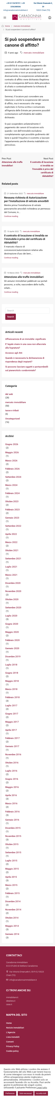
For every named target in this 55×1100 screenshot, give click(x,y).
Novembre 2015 (13, 836)
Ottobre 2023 (11, 501)
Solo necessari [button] (26, 1093)
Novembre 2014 (13, 909)
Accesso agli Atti (13, 353)
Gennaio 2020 (12, 648)
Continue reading (11, 216)
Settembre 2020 (13, 607)
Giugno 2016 (11, 779)
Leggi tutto (42, 1087)
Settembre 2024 (13, 477)
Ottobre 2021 (11, 550)
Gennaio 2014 (12, 934)
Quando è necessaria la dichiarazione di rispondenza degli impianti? (24, 360)
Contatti (10, 1042)
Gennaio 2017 (12, 746)
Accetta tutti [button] (41, 1093)
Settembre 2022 (13, 526)
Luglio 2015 (11, 860)
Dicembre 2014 (13, 901)
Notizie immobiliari (15, 1028)
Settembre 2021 (13, 558)
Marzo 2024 (11, 485)
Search (10, 316)
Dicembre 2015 (13, 828)
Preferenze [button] (10, 1093)
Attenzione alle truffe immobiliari (24, 276)
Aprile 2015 (11, 877)
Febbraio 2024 (12, 493)
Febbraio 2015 (12, 893)
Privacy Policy (12, 1046)
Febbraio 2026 (12, 468)
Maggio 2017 (12, 722)
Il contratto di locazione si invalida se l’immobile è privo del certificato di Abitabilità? (26, 239)
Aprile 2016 (11, 795)
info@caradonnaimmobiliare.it (15, 10)
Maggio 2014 (12, 926)
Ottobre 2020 (11, 599)
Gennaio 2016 (12, 820)
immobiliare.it (12, 997)
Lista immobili (13, 1037)
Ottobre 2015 (11, 844)
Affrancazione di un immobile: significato (25, 339)
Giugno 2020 (11, 624)
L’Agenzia (10, 1032)
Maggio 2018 (12, 681)
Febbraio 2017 (12, 738)
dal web (9, 394)
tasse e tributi (12, 410)
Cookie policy (12, 1051)
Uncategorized (12, 418)
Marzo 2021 (11, 575)
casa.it (9, 1004)
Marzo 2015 (11, 885)
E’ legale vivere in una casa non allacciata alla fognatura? (25, 346)
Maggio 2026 (12, 452)
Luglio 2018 (11, 664)
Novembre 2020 (13, 591)
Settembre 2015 (13, 852)
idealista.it (10, 1001)
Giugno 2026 (11, 444)
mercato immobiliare (22, 26)
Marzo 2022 (11, 542)
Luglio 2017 (11, 705)
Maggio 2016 (12, 787)
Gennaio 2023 (12, 517)
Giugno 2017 (11, 713)
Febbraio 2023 (12, 509)
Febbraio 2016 (12, 811)
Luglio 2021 (11, 566)
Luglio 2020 (11, 615)
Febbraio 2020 (12, 640)
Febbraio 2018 (12, 697)
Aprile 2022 (11, 534)
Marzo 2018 (11, 689)
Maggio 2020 (12, 632)
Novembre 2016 (13, 754)
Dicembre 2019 (13, 656)
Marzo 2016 (11, 803)
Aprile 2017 (11, 730)
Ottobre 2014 (11, 917)
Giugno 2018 (11, 673)
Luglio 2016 (11, 771)
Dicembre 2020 (13, 583)
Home (7, 26)
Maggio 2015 (12, 868)
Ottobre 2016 (11, 762)
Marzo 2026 (11, 460)
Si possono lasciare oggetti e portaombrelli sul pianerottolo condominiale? (26, 368)
